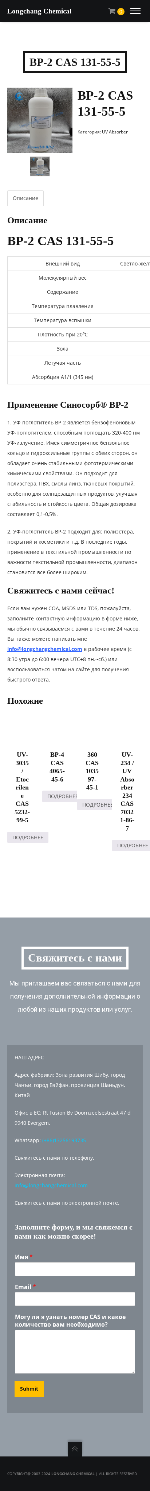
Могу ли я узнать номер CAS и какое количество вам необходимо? (70, 1320)
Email (25, 1287)
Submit (29, 1388)
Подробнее (27, 837)
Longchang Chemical (39, 11)
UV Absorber (115, 132)
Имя (24, 1257)
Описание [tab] (25, 198)
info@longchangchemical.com (44, 648)
